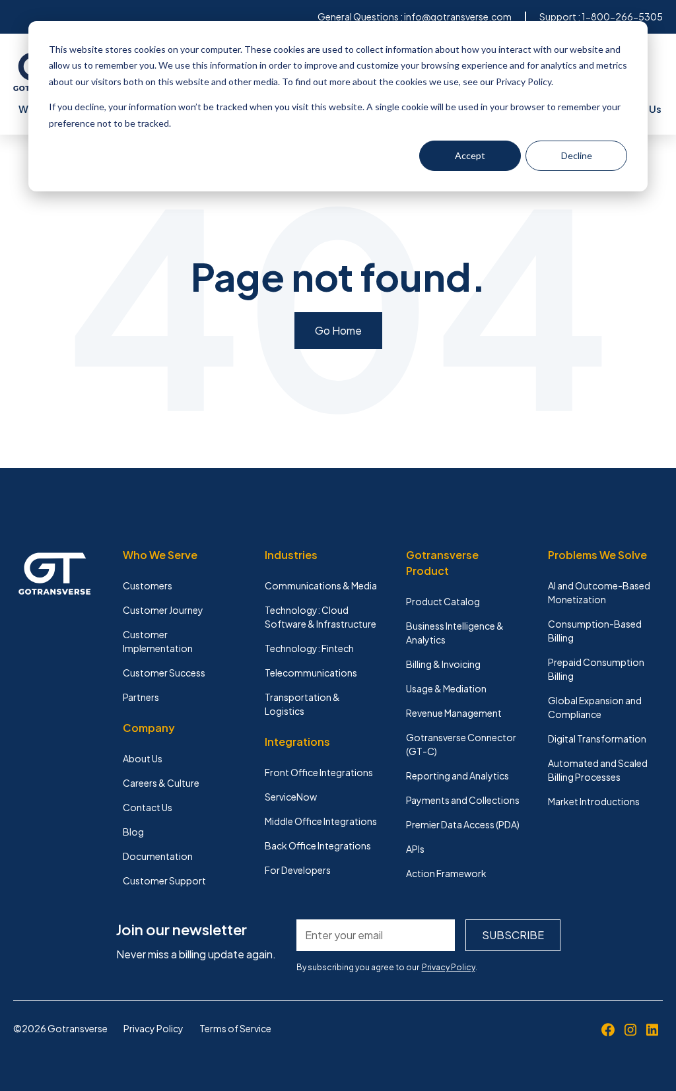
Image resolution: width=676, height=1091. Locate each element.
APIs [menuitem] (415, 849)
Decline (576, 155)
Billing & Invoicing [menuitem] (443, 664)
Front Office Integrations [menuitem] (319, 772)
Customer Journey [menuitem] (163, 610)
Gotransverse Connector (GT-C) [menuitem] (461, 744)
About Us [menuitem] (142, 758)
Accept (470, 155)
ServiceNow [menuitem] (291, 797)
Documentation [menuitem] (158, 856)
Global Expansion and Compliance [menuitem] (595, 707)
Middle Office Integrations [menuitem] (321, 821)
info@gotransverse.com (458, 16)
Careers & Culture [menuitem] (161, 783)
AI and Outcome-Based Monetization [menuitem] (599, 592)
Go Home (338, 330)
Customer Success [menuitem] (164, 672)
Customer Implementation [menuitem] (158, 641)
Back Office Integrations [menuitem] (318, 845)
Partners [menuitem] (141, 697)
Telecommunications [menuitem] (311, 672)
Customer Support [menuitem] (164, 880)
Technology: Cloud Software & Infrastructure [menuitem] (320, 617)
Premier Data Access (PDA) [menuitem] (463, 824)
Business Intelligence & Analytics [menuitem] (455, 632)
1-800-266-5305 (622, 16)
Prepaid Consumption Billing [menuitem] (596, 669)
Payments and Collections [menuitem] (463, 800)
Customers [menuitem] (147, 585)
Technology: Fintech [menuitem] (309, 648)
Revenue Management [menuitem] (454, 713)
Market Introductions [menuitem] (594, 801)
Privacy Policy (448, 967)
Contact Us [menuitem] (147, 807)
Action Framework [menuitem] (446, 873)
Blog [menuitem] (133, 832)
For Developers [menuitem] (298, 870)
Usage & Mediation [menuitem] (446, 688)
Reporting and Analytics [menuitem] (457, 775)
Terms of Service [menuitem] (235, 1028)
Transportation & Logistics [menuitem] (302, 704)
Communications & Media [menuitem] (321, 585)
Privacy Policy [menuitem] (153, 1028)
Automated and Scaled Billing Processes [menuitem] (598, 770)
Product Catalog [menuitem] (443, 601)
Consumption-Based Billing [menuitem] (595, 631)
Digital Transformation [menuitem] (597, 738)
